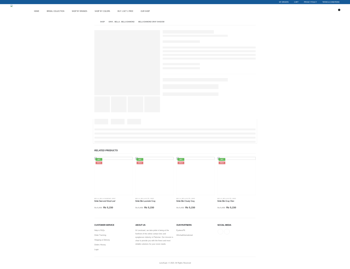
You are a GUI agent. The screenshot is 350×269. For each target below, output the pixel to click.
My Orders (284, 2)
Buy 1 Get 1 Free (125, 11)
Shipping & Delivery (102, 240)
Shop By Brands (79, 11)
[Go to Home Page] (95, 22)
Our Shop (145, 11)
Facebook (220, 231)
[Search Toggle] (322, 11)
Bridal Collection (55, 11)
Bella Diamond (105, 198)
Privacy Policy (310, 2)
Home (36, 11)
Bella (96, 198)
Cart (296, 2)
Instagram (227, 231)
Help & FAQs (99, 230)
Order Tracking (100, 235)
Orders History (100, 245)
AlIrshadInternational (184, 235)
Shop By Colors (102, 11)
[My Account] (329, 11)
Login (96, 249)
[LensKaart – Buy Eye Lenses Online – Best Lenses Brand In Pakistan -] (18, 11)
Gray (114, 198)
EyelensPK (180, 230)
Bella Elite (145, 198)
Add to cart (128, 161)
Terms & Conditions (331, 2)
